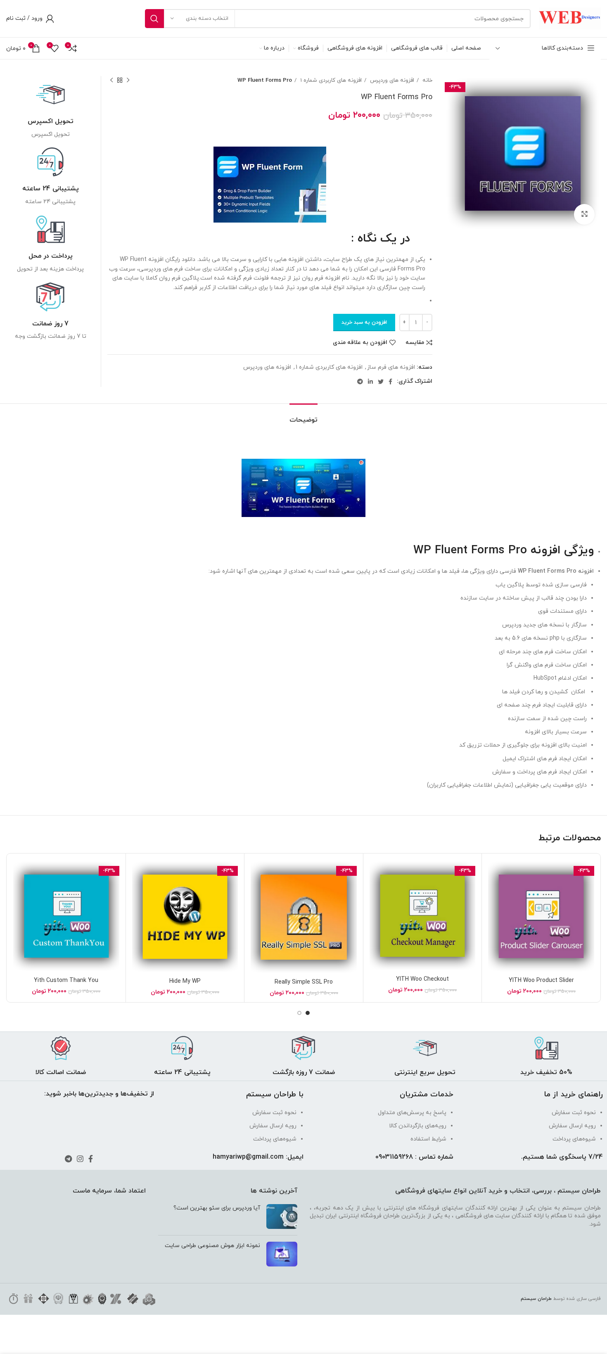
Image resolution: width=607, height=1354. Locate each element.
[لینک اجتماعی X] (380, 381)
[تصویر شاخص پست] (281, 1216)
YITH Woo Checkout (422, 979)
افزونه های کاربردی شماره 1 (330, 80)
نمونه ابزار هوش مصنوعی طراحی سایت (212, 1246)
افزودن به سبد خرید (364, 322)
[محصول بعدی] (111, 80)
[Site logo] (570, 18)
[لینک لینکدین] (370, 381)
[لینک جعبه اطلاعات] (50, 109)
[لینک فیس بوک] (390, 381)
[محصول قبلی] (128, 80)
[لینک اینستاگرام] (80, 1158)
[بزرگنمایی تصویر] (584, 214)
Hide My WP (185, 981)
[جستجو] (154, 18)
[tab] (303, 416)
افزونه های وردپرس (391, 80)
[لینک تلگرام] (360, 381)
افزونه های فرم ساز (391, 367)
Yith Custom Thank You (66, 980)
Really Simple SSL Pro (304, 982)
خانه (426, 80)
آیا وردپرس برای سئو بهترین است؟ (216, 1208)
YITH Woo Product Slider (541, 980)
